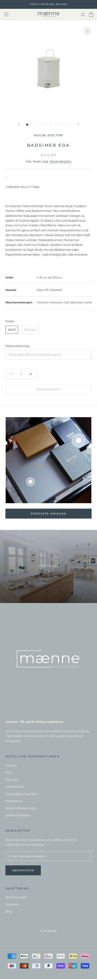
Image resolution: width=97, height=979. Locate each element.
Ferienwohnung (17, 346)
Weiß (12, 329)
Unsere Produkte (17, 815)
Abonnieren (23, 870)
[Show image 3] (37, 125)
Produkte (12, 904)
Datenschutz (14, 786)
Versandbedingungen (21, 794)
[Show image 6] (51, 125)
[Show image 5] (46, 125)
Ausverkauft (48, 389)
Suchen (11, 765)
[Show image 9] (65, 125)
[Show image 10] (70, 125)
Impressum (13, 801)
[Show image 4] (41, 125)
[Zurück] (18, 124)
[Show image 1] (27, 125)
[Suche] (83, 14)
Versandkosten (61, 161)
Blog (8, 911)
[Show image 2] (32, 125)
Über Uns (12, 779)
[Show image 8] (60, 125)
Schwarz (30, 329)
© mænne (48, 931)
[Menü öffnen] (6, 14)
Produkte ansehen (48, 513)
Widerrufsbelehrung (20, 808)
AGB (8, 772)
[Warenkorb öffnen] (91, 14)
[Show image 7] (56, 125)
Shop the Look (16, 897)
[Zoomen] (87, 31)
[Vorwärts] (78, 124)
